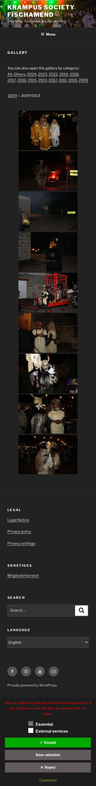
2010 (72, 80)
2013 (42, 80)
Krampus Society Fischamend (41, 11)
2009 (83, 80)
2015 (32, 80)
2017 (11, 80)
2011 (63, 80)
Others (20, 74)
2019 (63, 74)
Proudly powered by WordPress (32, 685)
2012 (52, 80)
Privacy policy (19, 531)
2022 (53, 74)
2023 (42, 74)
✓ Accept (48, 742)
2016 (21, 80)
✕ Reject (47, 767)
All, (10, 74)
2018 (74, 74)
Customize (48, 780)
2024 (31, 74)
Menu (50, 34)
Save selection (47, 755)
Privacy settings (21, 543)
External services (52, 731)
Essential (44, 724)
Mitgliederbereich (23, 575)
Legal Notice (18, 520)
